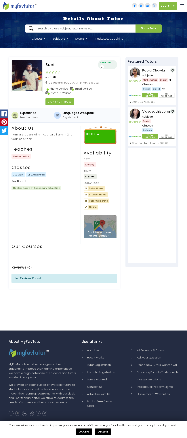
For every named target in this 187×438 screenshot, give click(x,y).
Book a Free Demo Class (99, 403)
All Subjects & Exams (151, 350)
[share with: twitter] (4, 130)
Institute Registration (101, 372)
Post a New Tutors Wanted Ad (157, 365)
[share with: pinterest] (4, 122)
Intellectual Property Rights (155, 387)
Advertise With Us (98, 394)
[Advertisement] (151, 205)
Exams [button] (80, 38)
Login (165, 6)
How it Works (95, 357)
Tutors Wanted (97, 379)
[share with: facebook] (4, 114)
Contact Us (94, 387)
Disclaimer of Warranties (153, 394)
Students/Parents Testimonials (157, 372)
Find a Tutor (149, 28)
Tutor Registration (99, 365)
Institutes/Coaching (109, 38)
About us (93, 350)
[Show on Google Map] (100, 227)
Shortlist (106, 62)
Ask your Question (149, 357)
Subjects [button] (59, 38)
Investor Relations (149, 379)
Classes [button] (37, 38)
